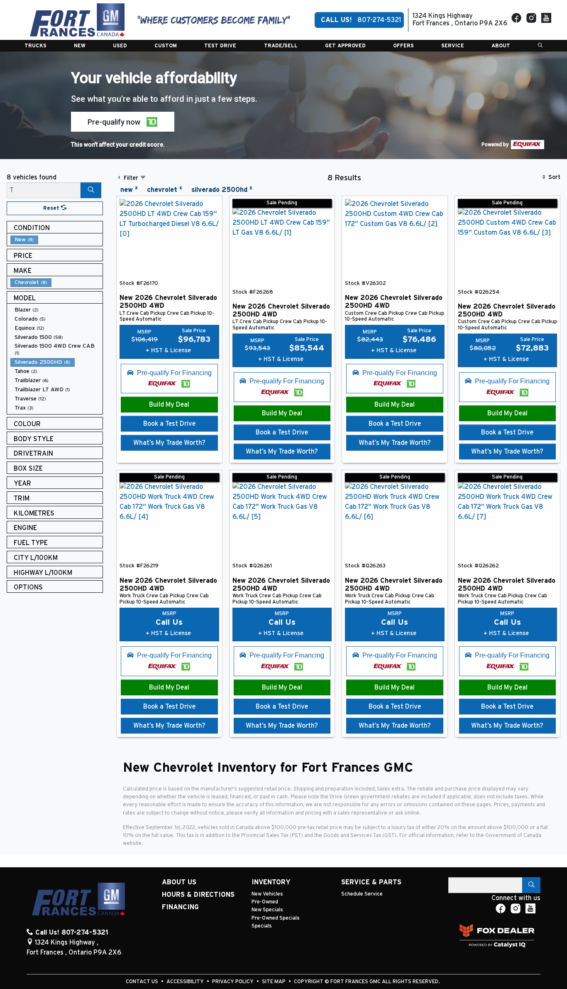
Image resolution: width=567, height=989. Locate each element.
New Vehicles (267, 894)
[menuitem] (56, 239)
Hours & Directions (198, 894)
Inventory (271, 882)
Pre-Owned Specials (276, 918)
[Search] (91, 190)
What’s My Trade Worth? (169, 442)
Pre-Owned (265, 902)
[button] (35, 46)
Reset (52, 208)
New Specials (267, 910)
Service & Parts (371, 882)
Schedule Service (362, 894)
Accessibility (185, 981)
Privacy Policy (233, 981)
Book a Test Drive (169, 423)
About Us (179, 882)
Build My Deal (169, 404)
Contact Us (142, 981)
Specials (262, 926)
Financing (180, 907)
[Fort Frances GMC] (77, 19)
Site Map (274, 981)
